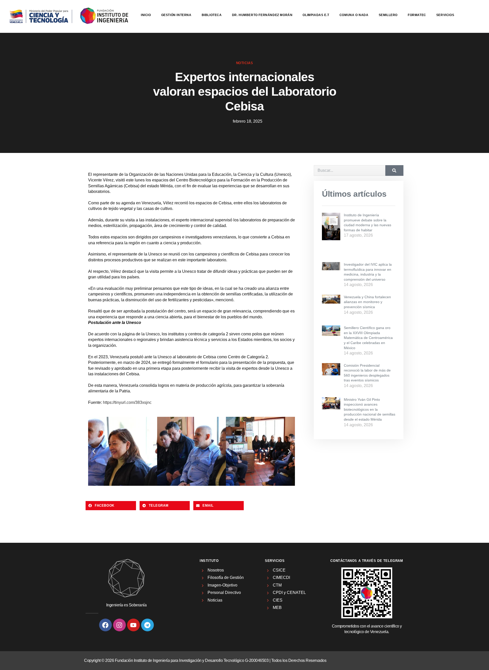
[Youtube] (133, 625)
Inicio (146, 15)
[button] (94, 451)
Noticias (244, 63)
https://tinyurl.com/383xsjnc (127, 402)
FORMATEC (417, 15)
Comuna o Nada (354, 15)
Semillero (388, 15)
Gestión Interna (176, 15)
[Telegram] (147, 625)
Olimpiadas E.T (316, 15)
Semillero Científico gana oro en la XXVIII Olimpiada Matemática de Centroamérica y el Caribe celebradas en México (368, 338)
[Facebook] (105, 625)
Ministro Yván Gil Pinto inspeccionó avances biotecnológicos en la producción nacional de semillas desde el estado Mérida (369, 409)
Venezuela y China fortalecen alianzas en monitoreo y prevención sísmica (367, 302)
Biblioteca (212, 15)
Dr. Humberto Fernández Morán (262, 15)
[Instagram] (119, 625)
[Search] (394, 170)
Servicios (445, 15)
